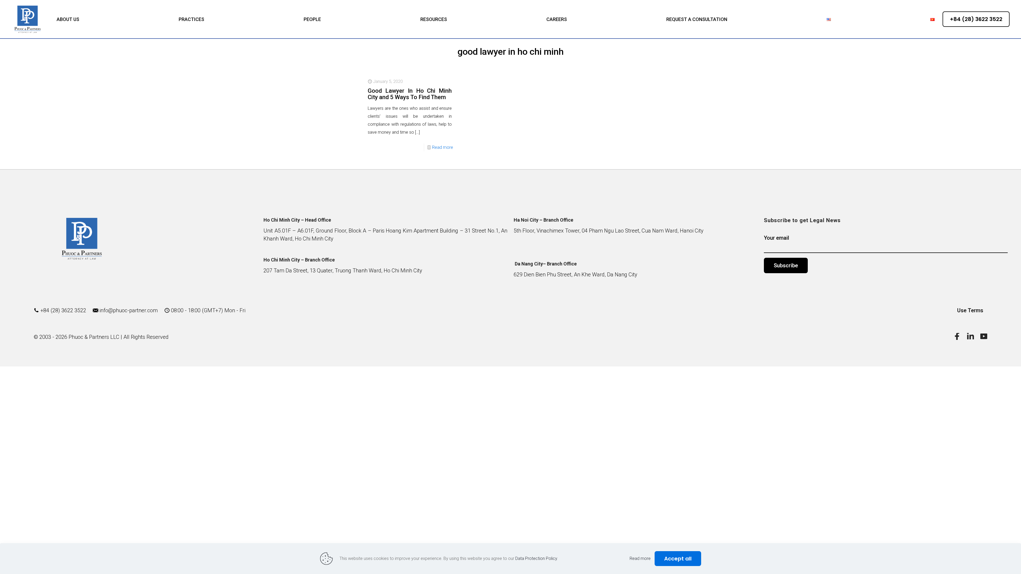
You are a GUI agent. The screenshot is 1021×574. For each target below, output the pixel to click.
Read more (442, 147)
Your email (776, 238)
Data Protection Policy (536, 558)
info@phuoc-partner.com (128, 310)
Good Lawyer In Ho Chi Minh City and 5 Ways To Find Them (410, 93)
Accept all (678, 558)
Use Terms (970, 310)
